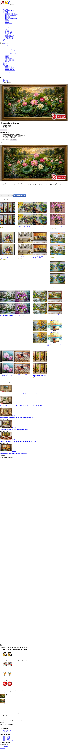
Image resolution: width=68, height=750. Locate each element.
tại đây (1, 693)
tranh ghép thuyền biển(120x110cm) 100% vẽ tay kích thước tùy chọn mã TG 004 (54, 344)
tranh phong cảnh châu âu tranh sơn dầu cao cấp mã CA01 (13, 453)
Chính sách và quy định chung (8, 740)
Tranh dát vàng (5, 9)
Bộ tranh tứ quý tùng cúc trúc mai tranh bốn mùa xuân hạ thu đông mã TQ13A (18, 441)
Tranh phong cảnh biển (8, 23)
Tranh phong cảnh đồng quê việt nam (11, 18)
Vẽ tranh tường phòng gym (9, 33)
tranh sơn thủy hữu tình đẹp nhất (39, 226)
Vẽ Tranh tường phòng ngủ (9, 35)
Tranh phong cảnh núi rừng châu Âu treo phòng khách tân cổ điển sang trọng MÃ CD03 (20, 393)
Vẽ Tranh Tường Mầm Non (9, 31)
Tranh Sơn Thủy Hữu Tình (9, 24)
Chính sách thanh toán (6, 737)
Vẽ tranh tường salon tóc (9, 38)
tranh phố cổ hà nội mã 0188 (38, 343)
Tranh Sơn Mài (5, 11)
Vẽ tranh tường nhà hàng (9, 32)
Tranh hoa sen (7, 20)
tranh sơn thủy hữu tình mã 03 (38, 314)
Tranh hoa (6, 19)
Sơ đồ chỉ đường (5, 731)
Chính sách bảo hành (6, 736)
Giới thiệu (4, 28)
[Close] (0, 42)
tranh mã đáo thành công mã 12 (21, 374)
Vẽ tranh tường (5, 29)
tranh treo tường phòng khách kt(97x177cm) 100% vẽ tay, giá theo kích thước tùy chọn (40, 257)
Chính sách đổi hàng (6, 739)
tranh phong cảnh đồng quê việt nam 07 (54, 314)
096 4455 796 (5, 43)
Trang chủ (4, 26)
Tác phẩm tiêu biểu (6, 27)
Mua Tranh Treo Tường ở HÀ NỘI (8, 10)
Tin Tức (4, 39)
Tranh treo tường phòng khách (10, 13)
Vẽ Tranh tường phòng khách (10, 34)
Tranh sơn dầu (5, 12)
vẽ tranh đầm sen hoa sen (2, 704)
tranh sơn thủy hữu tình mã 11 (55, 256)
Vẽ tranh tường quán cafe (9, 36)
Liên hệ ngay (3, 129)
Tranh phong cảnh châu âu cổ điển (10, 15)
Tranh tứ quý (7, 61)
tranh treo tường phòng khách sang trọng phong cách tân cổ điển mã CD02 (17, 417)
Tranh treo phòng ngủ (8, 16)
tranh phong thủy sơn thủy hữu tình (6, 315)
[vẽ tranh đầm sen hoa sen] (34, 120)
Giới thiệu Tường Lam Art (7, 730)
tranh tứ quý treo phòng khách (6, 226)
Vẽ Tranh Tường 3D (8, 30)
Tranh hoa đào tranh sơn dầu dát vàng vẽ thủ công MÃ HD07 (14, 429)
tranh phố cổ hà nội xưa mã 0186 (24, 226)
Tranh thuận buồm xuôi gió (9, 60)
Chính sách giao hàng (6, 738)
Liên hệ (4, 40)
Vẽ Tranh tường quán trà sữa (9, 37)
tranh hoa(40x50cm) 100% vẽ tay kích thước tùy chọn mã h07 (57, 227)
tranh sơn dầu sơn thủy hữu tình (56, 285)
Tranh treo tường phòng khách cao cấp (11, 14)
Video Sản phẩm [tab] (13, 139)
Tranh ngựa (7, 21)
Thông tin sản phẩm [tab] (5, 139)
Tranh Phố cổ (7, 22)
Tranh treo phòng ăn (8, 17)
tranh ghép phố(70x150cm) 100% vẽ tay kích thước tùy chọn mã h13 (25, 257)
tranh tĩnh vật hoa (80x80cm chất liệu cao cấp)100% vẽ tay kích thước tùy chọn (7, 257)
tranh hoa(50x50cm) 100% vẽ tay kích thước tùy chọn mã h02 (22, 315)
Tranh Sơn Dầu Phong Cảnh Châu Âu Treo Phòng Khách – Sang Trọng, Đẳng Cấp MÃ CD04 (21, 405)
